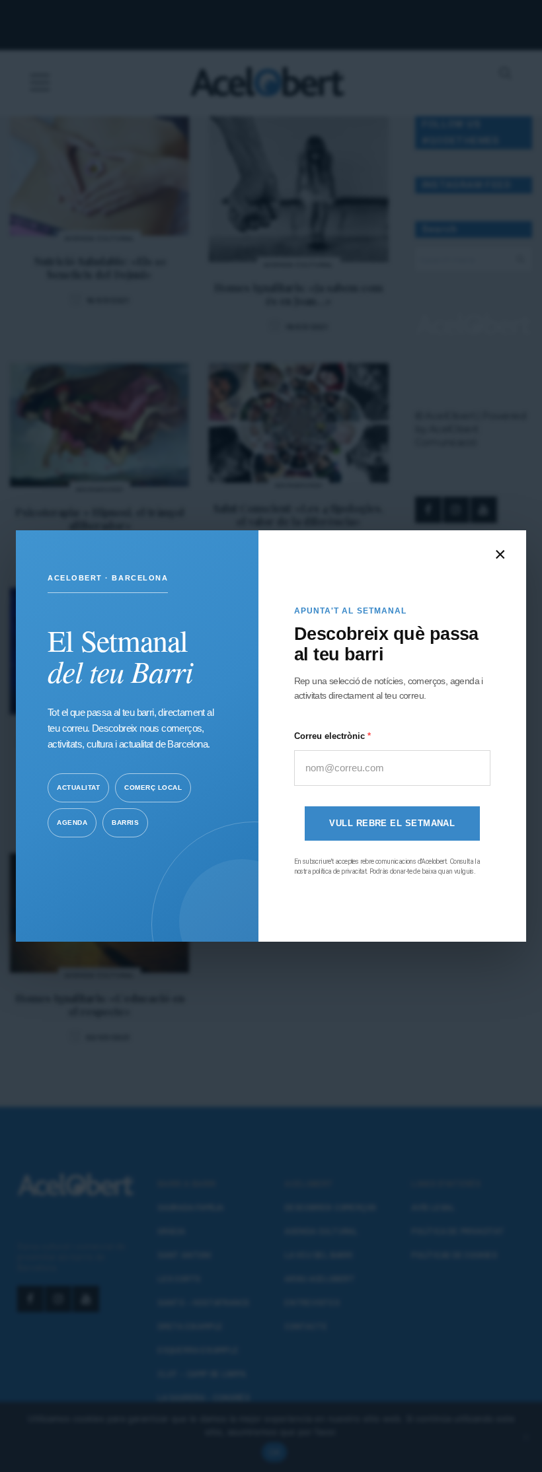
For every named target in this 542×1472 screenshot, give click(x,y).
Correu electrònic (331, 736)
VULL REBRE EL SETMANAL (392, 823)
